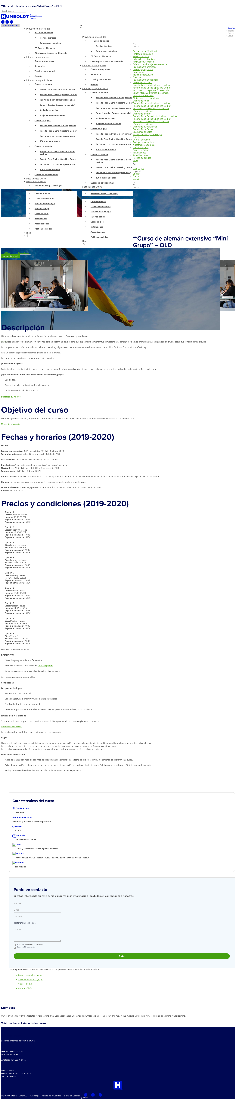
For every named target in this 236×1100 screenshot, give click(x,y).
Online (7, 253)
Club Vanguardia (45, 665)
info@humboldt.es (9, 1054)
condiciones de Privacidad (34, 944)
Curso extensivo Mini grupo (30, 979)
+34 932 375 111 (17, 1051)
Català (136, 179)
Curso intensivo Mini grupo (30, 975)
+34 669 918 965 (18, 1060)
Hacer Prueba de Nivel (11, 726)
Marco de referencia (10, 424)
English (136, 173)
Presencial (23, 253)
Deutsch (137, 176)
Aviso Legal (35, 1095)
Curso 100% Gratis (26, 988)
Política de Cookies (71, 1095)
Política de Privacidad (51, 1095)
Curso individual (25, 984)
